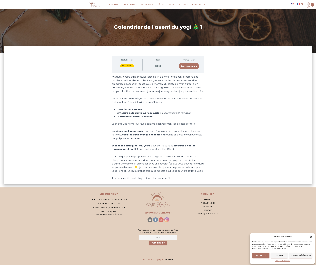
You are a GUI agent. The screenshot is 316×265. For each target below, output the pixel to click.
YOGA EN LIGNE (129, 4)
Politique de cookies (282, 261)
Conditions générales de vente (108, 214)
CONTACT (183, 4)
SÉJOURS (162, 4)
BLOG (171, 4)
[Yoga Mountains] (94, 4)
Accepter (261, 255)
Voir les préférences (300, 255)
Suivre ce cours (189, 66)
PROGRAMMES (147, 4)
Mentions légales (108, 211)
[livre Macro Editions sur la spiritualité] (144, 102)
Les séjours (208, 206)
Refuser (279, 255)
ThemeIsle (168, 259)
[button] (311, 236)
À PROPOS (113, 4)
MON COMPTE (198, 4)
